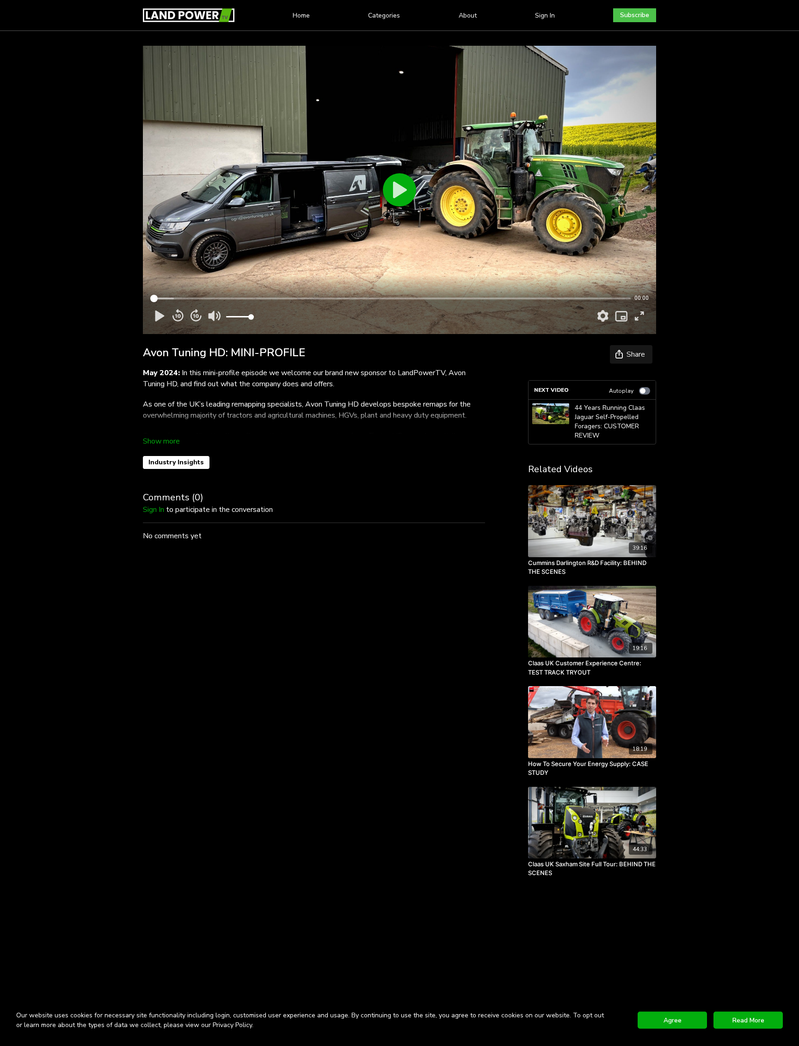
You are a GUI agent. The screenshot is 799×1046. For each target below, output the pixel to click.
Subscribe (634, 15)
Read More (748, 1020)
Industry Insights (176, 462)
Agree (673, 1020)
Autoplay (621, 391)
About (468, 15)
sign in (153, 510)
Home (301, 15)
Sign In (545, 15)
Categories (384, 15)
